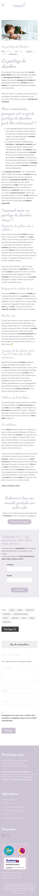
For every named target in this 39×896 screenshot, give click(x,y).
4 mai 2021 (9, 51)
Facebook (3, 835)
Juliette (21, 51)
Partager (9, 629)
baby (12, 610)
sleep (32, 618)
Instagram (7, 835)
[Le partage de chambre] (19, 30)
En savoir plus (20, 893)
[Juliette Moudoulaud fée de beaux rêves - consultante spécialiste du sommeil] (19, 5)
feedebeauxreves (21, 614)
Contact (6, 814)
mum (24, 618)
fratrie (5, 618)
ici (25, 391)
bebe (20, 610)
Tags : (4, 610)
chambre (6, 614)
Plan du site (8, 803)
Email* (9, 576)
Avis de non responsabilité (14, 810)
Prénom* (10, 565)
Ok (14, 893)
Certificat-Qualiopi (11, 875)
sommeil (6, 622)
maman (15, 618)
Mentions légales (10, 799)
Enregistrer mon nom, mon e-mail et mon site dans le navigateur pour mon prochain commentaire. (19, 717)
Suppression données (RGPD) (14, 807)
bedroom (29, 610)
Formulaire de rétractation (14, 818)
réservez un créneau (19, 521)
